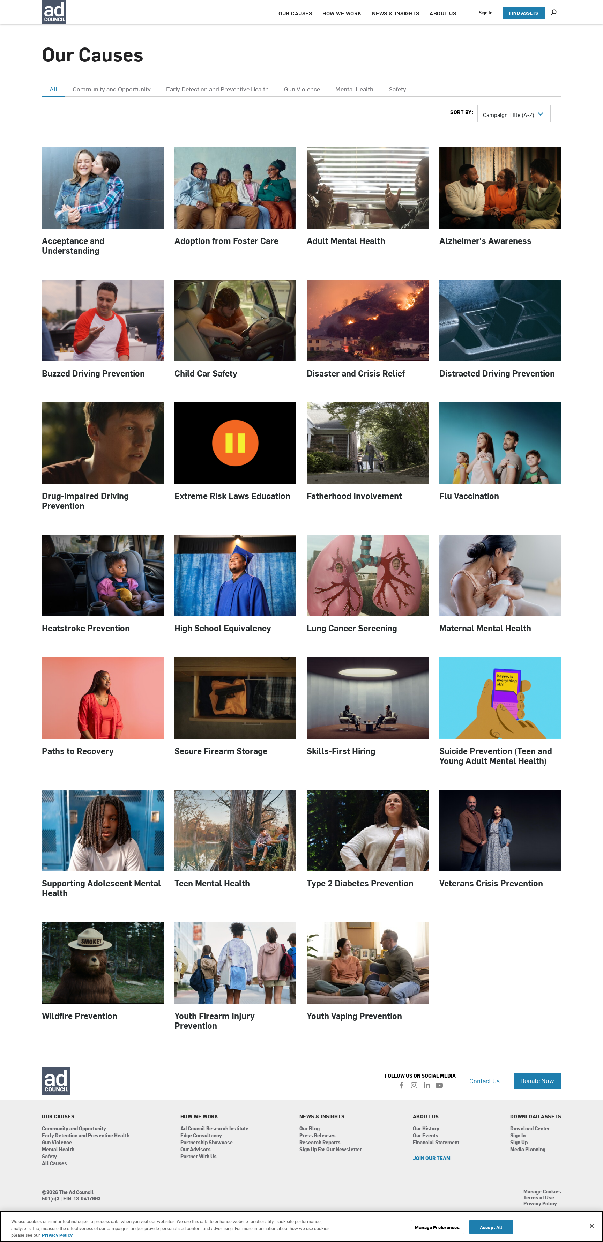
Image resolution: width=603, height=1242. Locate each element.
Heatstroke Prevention (86, 627)
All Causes (54, 1163)
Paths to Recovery (78, 750)
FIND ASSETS (523, 13)
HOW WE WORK (342, 13)
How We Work (199, 1116)
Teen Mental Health (212, 882)
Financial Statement (436, 1142)
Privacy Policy (540, 1204)
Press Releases (317, 1135)
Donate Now (537, 1080)
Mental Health (58, 1149)
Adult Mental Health (346, 240)
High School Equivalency (222, 627)
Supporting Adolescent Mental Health (101, 887)
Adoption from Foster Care (226, 240)
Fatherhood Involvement (354, 495)
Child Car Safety (205, 373)
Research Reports (320, 1142)
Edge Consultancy (201, 1135)
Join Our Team (432, 1158)
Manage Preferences (437, 1227)
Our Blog (309, 1128)
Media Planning (527, 1149)
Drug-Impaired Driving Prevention (85, 500)
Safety (49, 1156)
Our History (426, 1128)
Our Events (425, 1135)
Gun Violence (57, 1142)
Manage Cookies (542, 1192)
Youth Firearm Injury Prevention (214, 1020)
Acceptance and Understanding (73, 245)
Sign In (485, 12)
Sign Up (519, 1142)
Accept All (491, 1227)
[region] (301, 1226)
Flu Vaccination (469, 495)
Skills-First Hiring (341, 750)
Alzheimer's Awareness (485, 240)
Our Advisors (195, 1149)
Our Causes (58, 1116)
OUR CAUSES (295, 13)
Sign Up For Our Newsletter (330, 1149)
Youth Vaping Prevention (354, 1015)
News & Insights (322, 1116)
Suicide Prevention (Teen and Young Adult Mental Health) (495, 755)
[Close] (592, 1226)
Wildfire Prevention (79, 1015)
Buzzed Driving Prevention (93, 373)
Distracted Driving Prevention (497, 373)
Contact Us (484, 1080)
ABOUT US (443, 13)
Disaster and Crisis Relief (356, 373)
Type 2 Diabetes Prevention (360, 882)
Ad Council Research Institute (214, 1128)
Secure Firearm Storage (220, 750)
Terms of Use (538, 1198)
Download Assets (535, 1116)
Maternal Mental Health (485, 627)
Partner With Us (198, 1156)
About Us (426, 1116)
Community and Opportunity (74, 1128)
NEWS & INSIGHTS (395, 13)
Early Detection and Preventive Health (85, 1135)
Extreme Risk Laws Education (232, 495)
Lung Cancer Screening (352, 627)
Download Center (530, 1128)
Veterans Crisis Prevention (491, 882)
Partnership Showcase (206, 1142)
